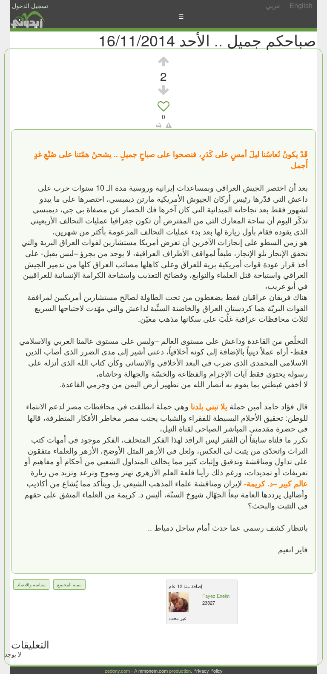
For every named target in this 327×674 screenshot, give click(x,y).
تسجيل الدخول (30, 5)
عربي (273, 5)
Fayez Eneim (215, 595)
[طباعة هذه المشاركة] (158, 125)
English (301, 5)
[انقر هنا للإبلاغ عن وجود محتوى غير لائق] (169, 125)
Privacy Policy (208, 670)
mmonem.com (153, 670)
